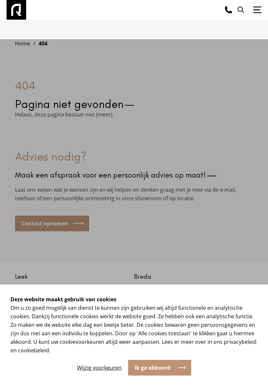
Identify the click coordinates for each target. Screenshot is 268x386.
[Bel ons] (228, 10)
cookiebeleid (33, 350)
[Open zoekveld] (241, 10)
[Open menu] (257, 10)
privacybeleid (240, 341)
